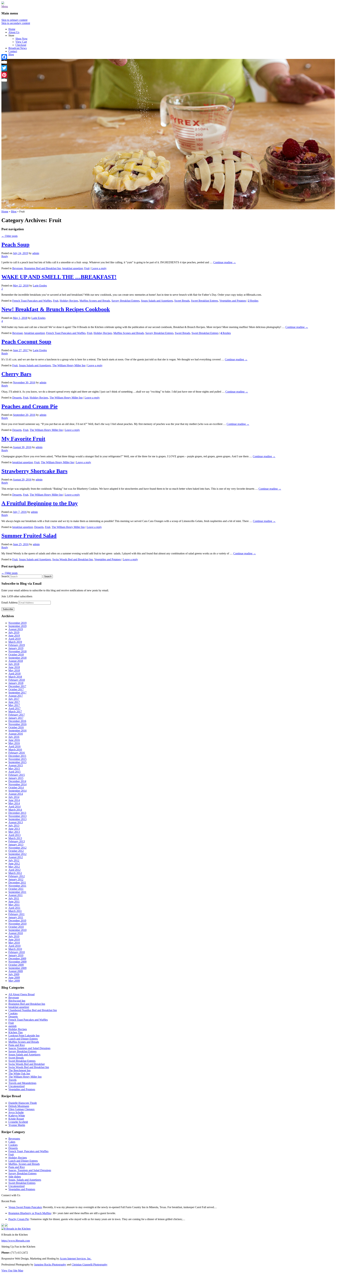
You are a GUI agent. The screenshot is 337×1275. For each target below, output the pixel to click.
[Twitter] (4, 67)
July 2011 (13, 898)
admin (35, 253)
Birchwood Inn (16, 1000)
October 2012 (16, 850)
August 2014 (15, 793)
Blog (11, 54)
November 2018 (17, 651)
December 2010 (17, 920)
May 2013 (14, 831)
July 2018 (13, 664)
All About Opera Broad (21, 994)
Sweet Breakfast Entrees (204, 300)
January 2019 (15, 648)
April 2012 (14, 869)
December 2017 (17, 686)
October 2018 (16, 654)
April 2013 (14, 835)
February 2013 (16, 841)
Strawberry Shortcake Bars (34, 471)
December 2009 (17, 958)
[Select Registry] (6, 1225)
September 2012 (17, 854)
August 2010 (15, 933)
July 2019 (13, 632)
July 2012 (13, 860)
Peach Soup (15, 244)
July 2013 (13, 825)
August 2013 (15, 822)
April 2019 (14, 638)
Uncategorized (16, 1086)
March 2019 (15, 641)
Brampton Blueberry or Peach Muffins (29, 1213)
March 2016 (15, 749)
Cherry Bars (16, 374)
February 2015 (16, 774)
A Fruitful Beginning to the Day (39, 503)
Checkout (20, 44)
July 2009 (13, 974)
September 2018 (17, 657)
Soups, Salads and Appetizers (24, 1179)
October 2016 (16, 727)
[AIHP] (2, 1225)
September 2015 (17, 762)
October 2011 (16, 888)
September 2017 (17, 692)
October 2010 (16, 926)
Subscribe (8, 609)
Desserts (17, 397)
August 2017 (15, 695)
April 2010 (14, 945)
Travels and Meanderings (22, 1083)
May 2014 (14, 803)
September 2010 (17, 930)
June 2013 (14, 828)
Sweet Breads (182, 300)
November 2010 (17, 923)
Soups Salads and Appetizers (157, 300)
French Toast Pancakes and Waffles (32, 300)
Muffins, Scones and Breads (24, 1163)
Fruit (87, 268)
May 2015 (14, 768)
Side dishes (14, 1176)
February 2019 (16, 645)
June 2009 (14, 977)
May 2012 (14, 866)
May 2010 (14, 942)
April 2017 (14, 708)
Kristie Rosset (16, 1118)
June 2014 (14, 800)
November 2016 (17, 724)
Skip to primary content (14, 19)
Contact (12, 51)
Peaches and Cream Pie (29, 406)
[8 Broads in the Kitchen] (2, 3)
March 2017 (15, 711)
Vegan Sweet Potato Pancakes (25, 1207)
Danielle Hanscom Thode (22, 1102)
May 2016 (14, 743)
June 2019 (14, 635)
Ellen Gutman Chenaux (21, 1109)
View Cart (21, 41)
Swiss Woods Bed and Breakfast (26, 1064)
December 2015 (17, 755)
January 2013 (15, 844)
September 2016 (17, 730)
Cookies (13, 1013)
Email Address (9, 602)
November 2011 (17, 885)
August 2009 (15, 971)
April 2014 (14, 806)
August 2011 (15, 895)
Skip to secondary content (15, 23)
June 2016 (14, 740)
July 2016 (13, 736)
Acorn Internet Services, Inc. (75, 1258)
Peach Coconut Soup (26, 341)
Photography (50, 1264)
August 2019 (15, 629)
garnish (12, 1026)
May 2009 (14, 980)
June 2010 (14, 939)
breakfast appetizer (72, 268)
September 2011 (17, 892)
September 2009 (17, 967)
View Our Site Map (12, 1270)
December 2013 (17, 812)
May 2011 (14, 904)
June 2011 (14, 901)
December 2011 (17, 882)
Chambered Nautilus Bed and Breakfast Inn (32, 1010)
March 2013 (15, 838)
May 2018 (14, 670)
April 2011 (14, 907)
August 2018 (15, 660)
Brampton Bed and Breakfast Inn (42, 268)
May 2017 (14, 705)
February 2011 (16, 914)
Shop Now (21, 38)
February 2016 (16, 752)
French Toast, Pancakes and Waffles (28, 1151)
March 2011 (15, 911)
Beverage (17, 268)
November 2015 (17, 759)
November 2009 (17, 961)
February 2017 (16, 714)
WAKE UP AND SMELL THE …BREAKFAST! (59, 277)
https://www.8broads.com (15, 1240)
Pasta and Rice (16, 1045)
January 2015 (15, 778)
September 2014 (17, 790)
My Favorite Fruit (23, 438)
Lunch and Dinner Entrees (23, 1038)
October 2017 (16, 689)
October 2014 (16, 787)
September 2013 (17, 819)
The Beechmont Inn (19, 1070)
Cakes (11, 1141)
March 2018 (15, 676)
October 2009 (16, 964)
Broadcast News (17, 48)
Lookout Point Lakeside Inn (23, 1035)
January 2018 (15, 683)
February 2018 (16, 679)
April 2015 (14, 771)
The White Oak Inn (19, 1073)
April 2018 (14, 673)
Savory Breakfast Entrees (125, 300)
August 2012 (15, 857)
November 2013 (17, 816)
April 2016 (14, 746)
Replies (253, 300)
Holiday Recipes (69, 300)
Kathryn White (16, 1115)
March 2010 (15, 948)
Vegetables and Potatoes (232, 300)
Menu (4, 6)
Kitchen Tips (15, 1032)
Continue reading (224, 262)
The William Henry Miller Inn (68, 365)
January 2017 (15, 717)
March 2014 (15, 809)
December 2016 (17, 721)
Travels (12, 1079)
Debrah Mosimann (18, 1106)
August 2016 (15, 733)
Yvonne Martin (16, 1125)
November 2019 (17, 622)
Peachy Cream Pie (18, 1219)
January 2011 (15, 917)
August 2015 (15, 765)
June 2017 (14, 702)
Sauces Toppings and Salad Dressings (29, 1048)
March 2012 (15, 873)
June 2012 (14, 863)
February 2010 (16, 952)
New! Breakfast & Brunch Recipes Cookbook (55, 309)
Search (5, 576)
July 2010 (13, 936)
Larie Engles (40, 285)
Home (11, 29)
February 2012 (16, 876)
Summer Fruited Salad (29, 535)
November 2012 (17, 847)
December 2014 (17, 781)
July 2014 (13, 797)
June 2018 (14, 667)
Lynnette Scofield (18, 1121)
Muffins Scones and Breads (95, 300)
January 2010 (15, 955)
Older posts (9, 235)
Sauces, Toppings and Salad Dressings (29, 1170)
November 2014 (17, 784)
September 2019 (17, 626)
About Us (13, 32)
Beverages (14, 1138)
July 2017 (13, 698)
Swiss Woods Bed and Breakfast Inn (72, 559)
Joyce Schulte (16, 1112)
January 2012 (15, 879)
